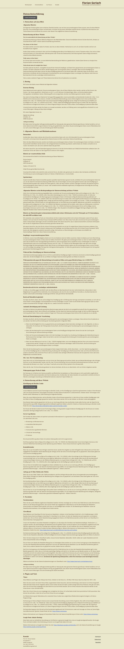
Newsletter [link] (98, 642)
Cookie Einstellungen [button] (30, 17)
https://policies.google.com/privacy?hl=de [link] (34, 627)
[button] (122, 638)
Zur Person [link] (49, 4)
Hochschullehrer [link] (39, 4)
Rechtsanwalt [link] (28, 4)
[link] (91, 5)
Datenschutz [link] (98, 639)
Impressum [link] (98, 636)
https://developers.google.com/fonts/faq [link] (65, 625)
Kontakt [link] (57, 4)
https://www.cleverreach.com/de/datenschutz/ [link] (79, 561)
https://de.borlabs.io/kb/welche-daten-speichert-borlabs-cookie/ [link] (49, 406)
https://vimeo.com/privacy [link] (59, 611)
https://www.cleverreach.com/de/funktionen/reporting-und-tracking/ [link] (58, 530)
